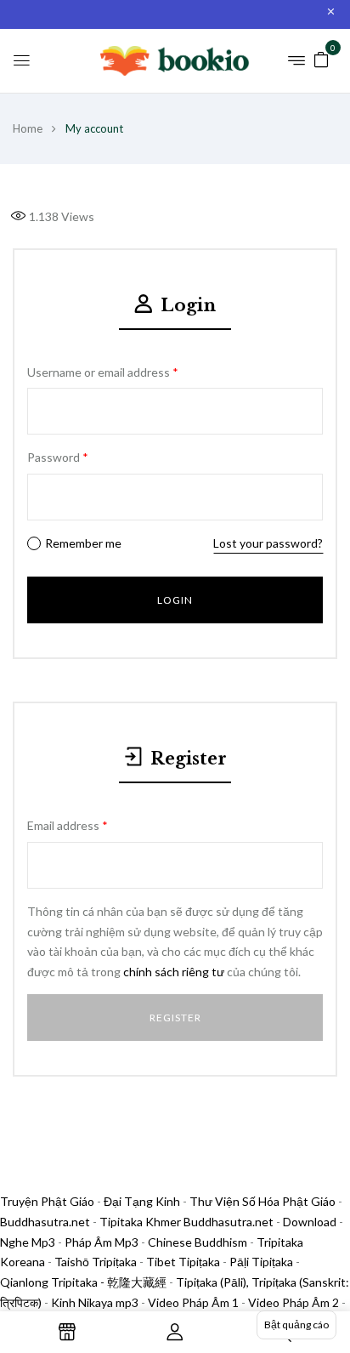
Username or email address (102, 372)
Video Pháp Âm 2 (293, 1302)
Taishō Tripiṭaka (96, 1261)
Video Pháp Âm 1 (193, 1302)
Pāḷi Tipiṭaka (261, 1261)
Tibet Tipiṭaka (183, 1261)
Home (27, 128)
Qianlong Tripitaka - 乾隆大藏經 (83, 1282)
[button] (321, 58)
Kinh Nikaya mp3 (96, 1302)
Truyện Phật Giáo (47, 1201)
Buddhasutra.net (45, 1221)
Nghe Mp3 (27, 1242)
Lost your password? (268, 543)
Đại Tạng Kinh (142, 1201)
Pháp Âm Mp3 (101, 1242)
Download (309, 1221)
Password (57, 457)
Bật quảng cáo (296, 1324)
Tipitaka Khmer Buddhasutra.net (186, 1221)
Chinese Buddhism (197, 1242)
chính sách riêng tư (173, 971)
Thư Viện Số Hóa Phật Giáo (262, 1201)
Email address (67, 825)
